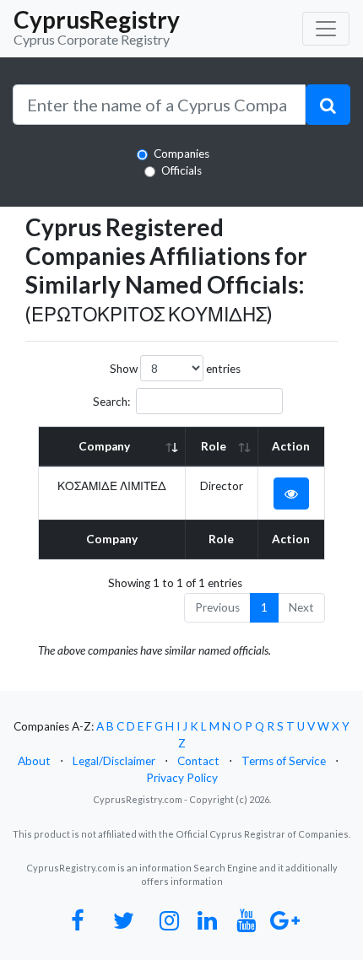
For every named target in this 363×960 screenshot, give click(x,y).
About (34, 761)
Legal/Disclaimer (114, 761)
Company (104, 446)
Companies (181, 153)
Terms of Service (283, 761)
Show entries (175, 368)
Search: (111, 401)
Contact (198, 761)
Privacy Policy (182, 778)
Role (213, 446)
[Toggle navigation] (325, 29)
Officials (181, 170)
